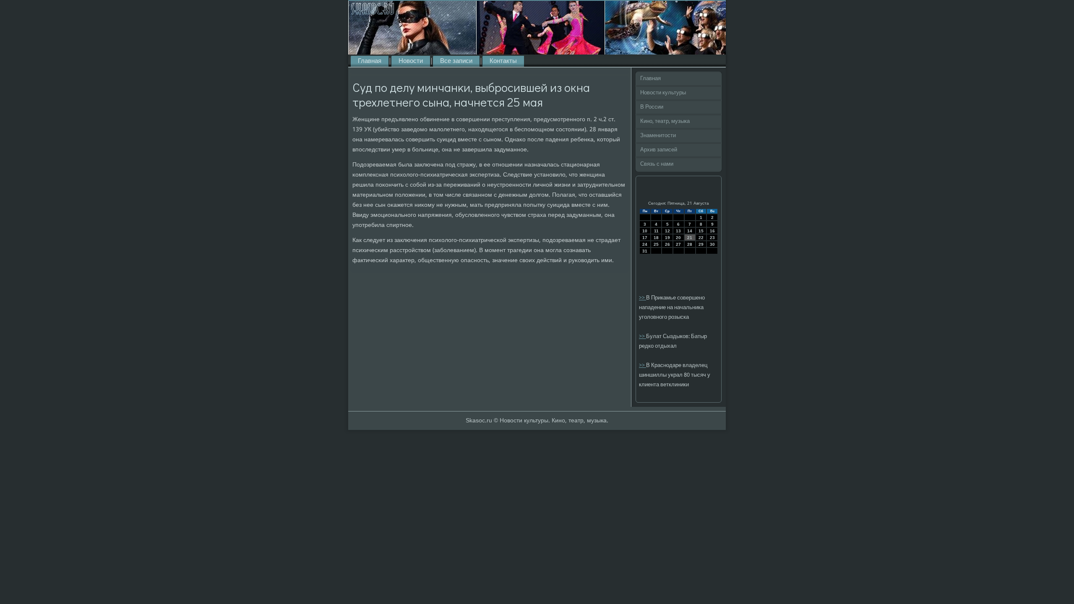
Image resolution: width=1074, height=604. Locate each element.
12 (667, 231)
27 (678, 244)
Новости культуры (663, 93)
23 (712, 237)
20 (678, 237)
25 (656, 244)
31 (644, 251)
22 (701, 237)
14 (689, 231)
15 (701, 231)
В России (651, 107)
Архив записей (658, 150)
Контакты (503, 61)
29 (701, 244)
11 (656, 231)
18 (656, 237)
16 (712, 231)
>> (642, 298)
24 (644, 244)
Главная (369, 61)
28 (689, 244)
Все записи (456, 61)
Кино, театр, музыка (665, 121)
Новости (411, 61)
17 (644, 237)
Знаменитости (658, 136)
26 (667, 244)
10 (644, 231)
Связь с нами (656, 164)
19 (667, 237)
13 (678, 231)
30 (712, 244)
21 (689, 237)
